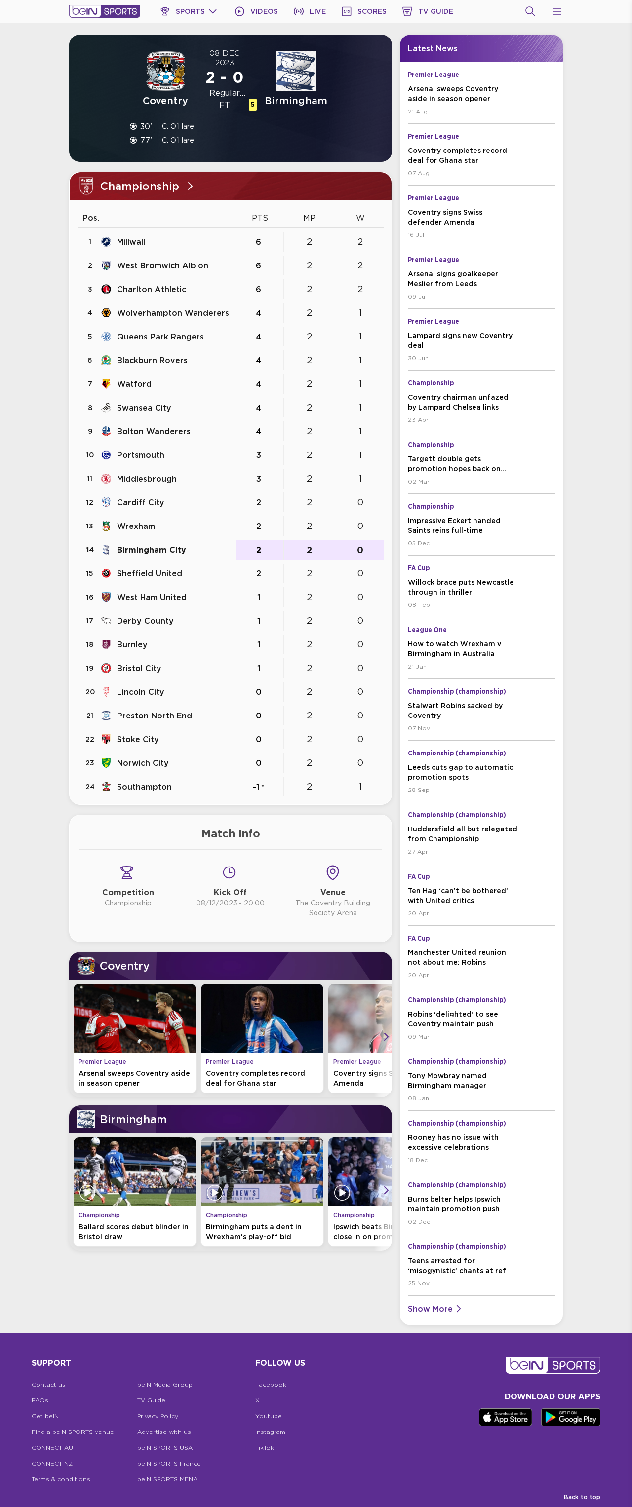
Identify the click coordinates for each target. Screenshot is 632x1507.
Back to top (582, 1497)
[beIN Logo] (104, 11)
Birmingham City (151, 549)
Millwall (131, 241)
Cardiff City (140, 502)
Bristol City (139, 668)
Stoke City (138, 739)
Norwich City (143, 762)
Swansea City (144, 407)
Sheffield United (149, 573)
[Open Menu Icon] (557, 11)
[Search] (530, 11)
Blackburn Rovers (152, 360)
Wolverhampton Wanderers (173, 312)
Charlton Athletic (151, 289)
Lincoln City (140, 691)
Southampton (144, 786)
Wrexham (136, 526)
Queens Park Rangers (160, 336)
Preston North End (154, 715)
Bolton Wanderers (154, 431)
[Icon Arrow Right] (386, 1037)
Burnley (132, 644)
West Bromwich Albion (162, 265)
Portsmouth (140, 455)
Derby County (145, 620)
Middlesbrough (147, 478)
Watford (134, 383)
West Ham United (152, 597)
